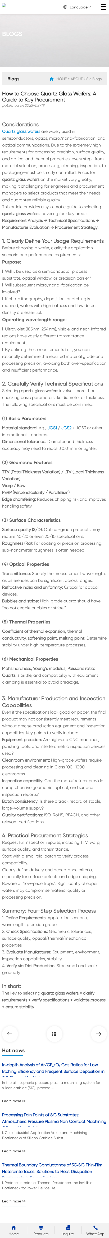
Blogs (97, 79)
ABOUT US (79, 79)
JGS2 (66, 427)
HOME (61, 79)
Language (79, 7)
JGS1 (52, 427)
